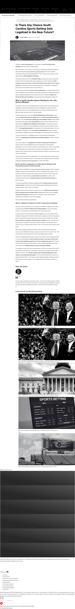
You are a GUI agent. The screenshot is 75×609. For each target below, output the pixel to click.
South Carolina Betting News (44, 19)
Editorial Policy (6, 582)
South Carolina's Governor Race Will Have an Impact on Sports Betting (35, 361)
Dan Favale (24, 37)
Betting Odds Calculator (35, 498)
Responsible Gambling (8, 587)
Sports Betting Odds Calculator (10, 580)
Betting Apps (35, 8)
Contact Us (5, 589)
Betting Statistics (33, 542)
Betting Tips (32, 527)
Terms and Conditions (8, 584)
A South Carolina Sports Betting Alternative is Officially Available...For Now (36, 430)
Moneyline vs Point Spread (35, 556)
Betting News (64, 10)
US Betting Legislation (52, 15)
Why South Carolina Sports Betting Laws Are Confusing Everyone (34, 466)
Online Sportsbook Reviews (9, 8)
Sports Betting (45, 8)
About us (5, 575)
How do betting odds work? (66, 15)
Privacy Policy (6, 576)
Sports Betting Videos (8, 586)
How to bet (32, 513)
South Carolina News (39, 15)
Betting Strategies (33, 484)
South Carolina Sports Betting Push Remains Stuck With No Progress (35, 396)
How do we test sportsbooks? (10, 578)
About (71, 8)
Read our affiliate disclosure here (15, 561)
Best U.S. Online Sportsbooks (23, 19)
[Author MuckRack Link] (17, 278)
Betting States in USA (24, 8)
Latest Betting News (34, 19)
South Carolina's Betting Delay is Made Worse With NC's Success (34, 327)
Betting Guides (55, 8)
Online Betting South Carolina (25, 15)
